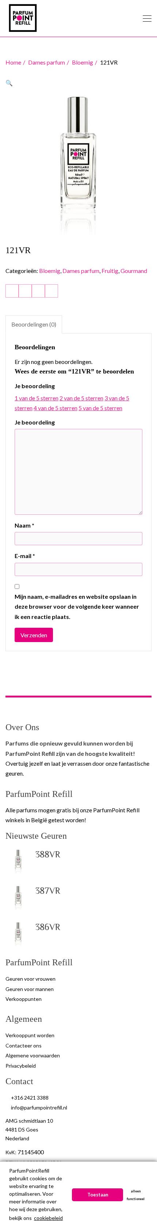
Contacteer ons (23, 1045)
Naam (24, 525)
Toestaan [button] (97, 1195)
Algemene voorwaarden (32, 1055)
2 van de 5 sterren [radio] (81, 397)
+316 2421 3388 (30, 1097)
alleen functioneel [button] (136, 1195)
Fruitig (110, 270)
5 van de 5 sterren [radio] (100, 407)
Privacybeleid (20, 1066)
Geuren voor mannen (29, 989)
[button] (9, 82)
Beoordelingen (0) (33, 324)
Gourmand (133, 270)
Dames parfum (46, 62)
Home (13, 62)
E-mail (25, 555)
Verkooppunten (23, 999)
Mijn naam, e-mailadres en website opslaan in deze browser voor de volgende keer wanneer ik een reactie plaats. (77, 606)
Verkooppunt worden (29, 1035)
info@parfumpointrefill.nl (39, 1107)
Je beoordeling (35, 385)
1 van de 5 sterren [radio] (36, 397)
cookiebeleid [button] (48, 1218)
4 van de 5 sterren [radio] (55, 407)
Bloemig (82, 62)
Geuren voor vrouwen (30, 979)
